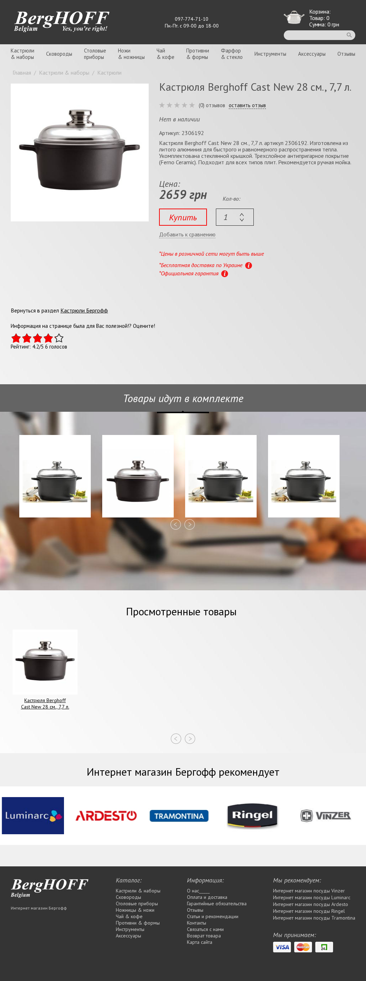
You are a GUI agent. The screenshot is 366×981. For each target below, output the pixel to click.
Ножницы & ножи (135, 910)
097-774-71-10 (191, 19)
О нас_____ (198, 890)
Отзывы (346, 53)
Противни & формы (138, 923)
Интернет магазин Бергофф (39, 908)
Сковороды (59, 53)
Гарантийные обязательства (217, 903)
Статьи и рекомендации (212, 916)
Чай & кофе (129, 916)
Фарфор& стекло (232, 53)
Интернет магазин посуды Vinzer (309, 890)
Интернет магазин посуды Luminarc (311, 897)
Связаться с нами (205, 929)
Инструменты (270, 53)
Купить (183, 217)
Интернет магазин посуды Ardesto (310, 904)
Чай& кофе (165, 53)
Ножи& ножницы (131, 53)
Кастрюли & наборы (138, 890)
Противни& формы (197, 53)
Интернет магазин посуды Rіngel (309, 911)
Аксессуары (312, 53)
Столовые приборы (137, 903)
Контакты (196, 923)
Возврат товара (204, 935)
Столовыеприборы (95, 53)
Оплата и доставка (207, 897)
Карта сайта (199, 942)
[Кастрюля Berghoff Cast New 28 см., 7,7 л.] (80, 152)
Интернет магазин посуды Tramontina (314, 918)
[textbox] (235, 217)
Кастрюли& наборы (22, 53)
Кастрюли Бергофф (84, 310)
